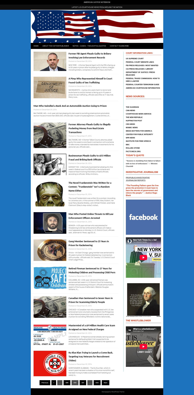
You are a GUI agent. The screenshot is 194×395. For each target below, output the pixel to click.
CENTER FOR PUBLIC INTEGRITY (139, 134)
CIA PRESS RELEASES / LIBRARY (139, 69)
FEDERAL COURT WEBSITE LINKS (140, 62)
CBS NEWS (130, 124)
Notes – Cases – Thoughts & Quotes (89, 46)
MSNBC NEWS (132, 127)
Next (105, 383)
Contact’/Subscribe (119, 46)
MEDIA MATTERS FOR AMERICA (139, 131)
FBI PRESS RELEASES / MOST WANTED (142, 65)
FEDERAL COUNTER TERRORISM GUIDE (142, 84)
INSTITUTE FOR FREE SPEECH (138, 141)
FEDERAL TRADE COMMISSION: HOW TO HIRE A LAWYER (143, 79)
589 (67, 383)
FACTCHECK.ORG (133, 151)
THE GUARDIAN (132, 107)
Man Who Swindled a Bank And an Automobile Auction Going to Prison (70, 106)
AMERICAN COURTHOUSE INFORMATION (143, 88)
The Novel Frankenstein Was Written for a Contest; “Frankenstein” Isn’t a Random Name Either (90, 187)
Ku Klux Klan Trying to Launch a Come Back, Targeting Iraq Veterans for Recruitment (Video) (91, 357)
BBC (128, 145)
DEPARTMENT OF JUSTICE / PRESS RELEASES (140, 73)
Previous (45, 383)
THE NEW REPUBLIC (134, 117)
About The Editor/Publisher (56, 46)
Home (36, 46)
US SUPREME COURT (135, 59)
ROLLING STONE (133, 148)
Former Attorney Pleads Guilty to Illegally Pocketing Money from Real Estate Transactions (89, 128)
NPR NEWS (130, 138)
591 (83, 383)
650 (97, 383)
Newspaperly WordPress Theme (113, 392)
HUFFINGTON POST (134, 121)
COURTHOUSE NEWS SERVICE (138, 114)
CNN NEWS (130, 110)
